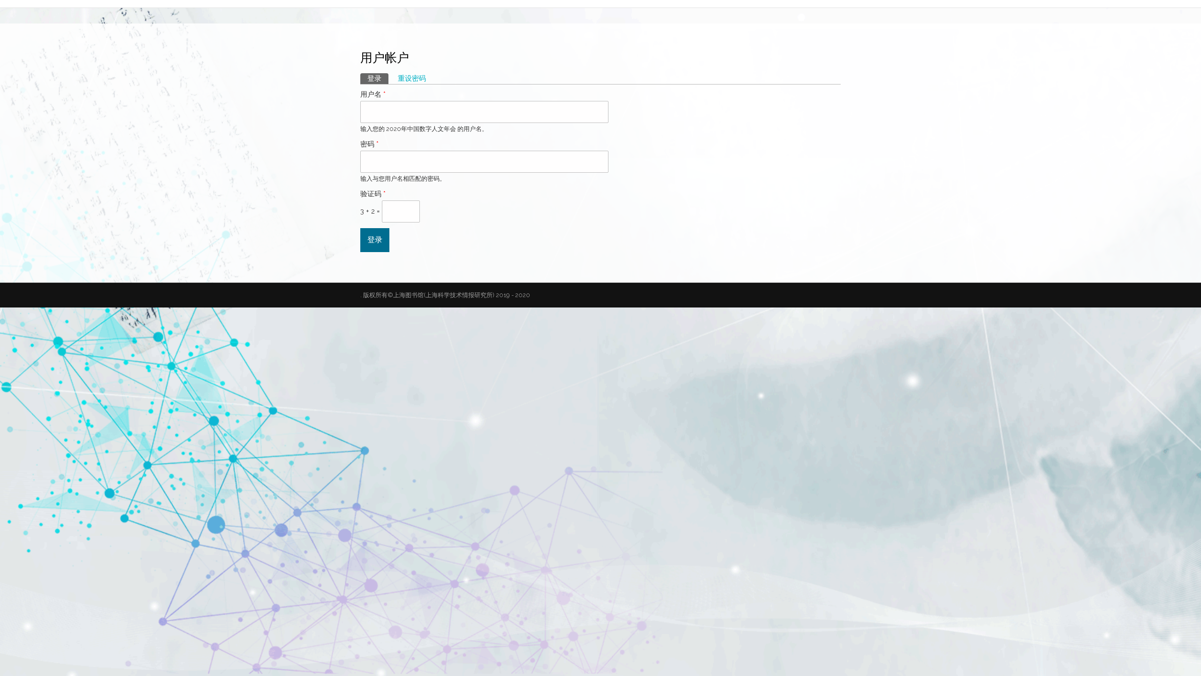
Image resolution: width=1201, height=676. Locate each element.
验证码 (373, 194)
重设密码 (412, 78)
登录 (377, 78)
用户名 (373, 94)
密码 (369, 144)
